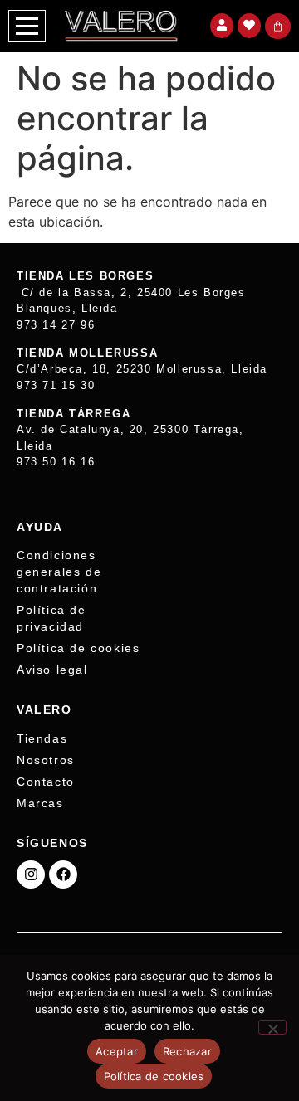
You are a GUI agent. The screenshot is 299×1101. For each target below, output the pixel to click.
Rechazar (187, 1051)
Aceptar (117, 1051)
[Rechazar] (272, 1027)
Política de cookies (78, 648)
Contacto (46, 781)
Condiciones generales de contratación (59, 571)
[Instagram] (31, 874)
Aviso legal (52, 669)
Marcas (40, 803)
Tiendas (42, 738)
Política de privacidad (51, 618)
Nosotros (46, 760)
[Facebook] (63, 874)
